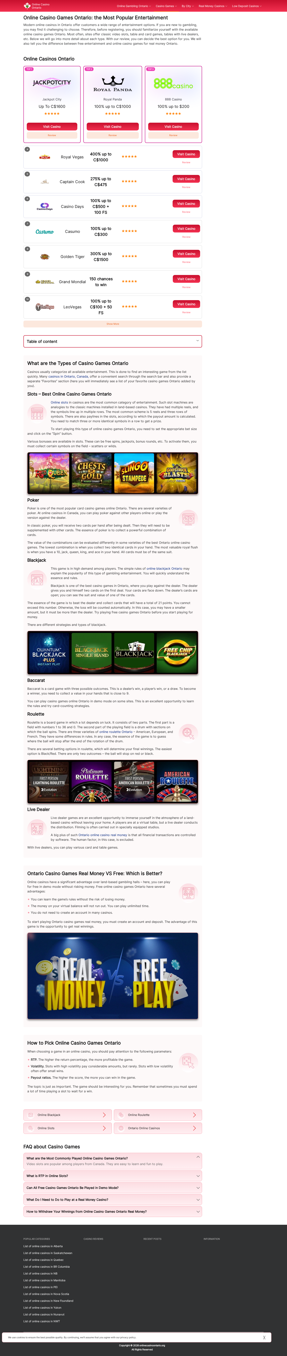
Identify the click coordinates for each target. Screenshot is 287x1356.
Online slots (59, 402)
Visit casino (52, 127)
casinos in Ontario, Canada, (68, 376)
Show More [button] (113, 323)
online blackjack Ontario (164, 568)
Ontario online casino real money (102, 835)
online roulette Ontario (116, 732)
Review (52, 135)
